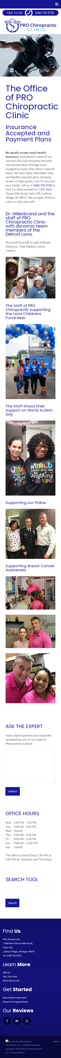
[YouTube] (17, 1021)
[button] (57, 4)
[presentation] (13, 1041)
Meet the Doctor (11, 980)
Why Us (6, 972)
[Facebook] (7, 1021)
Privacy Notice (17, 1052)
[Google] (27, 1021)
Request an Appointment (15, 1001)
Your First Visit (10, 976)
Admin (56, 1041)
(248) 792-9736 (42, 185)
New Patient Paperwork (15, 997)
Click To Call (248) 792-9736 (30, 13)
